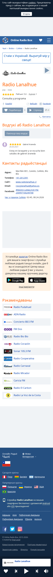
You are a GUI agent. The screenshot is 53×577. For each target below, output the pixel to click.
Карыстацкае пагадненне (13, 544)
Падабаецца (15, 110)
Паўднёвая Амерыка (12, 519)
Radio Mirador (22, 373)
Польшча (12, 486)
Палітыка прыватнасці (37, 544)
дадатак (23, 256)
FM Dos (18, 329)
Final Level (16, 539)
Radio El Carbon (22, 387)
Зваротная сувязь (10, 549)
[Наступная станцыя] (36, 571)
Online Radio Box (21, 40)
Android (46, 503)
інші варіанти (26, 286)
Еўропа (28, 519)
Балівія (23, 476)
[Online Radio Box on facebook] (4, 529)
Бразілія (12, 491)
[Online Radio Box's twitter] (12, 529)
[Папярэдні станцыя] (16, 571)
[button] (26, 571)
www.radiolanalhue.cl (26, 181)
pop (3, 90)
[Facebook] (45, 103)
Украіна (28, 486)
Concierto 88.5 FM (24, 321)
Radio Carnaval (22, 365)
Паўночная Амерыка (29, 515)
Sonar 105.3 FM (22, 351)
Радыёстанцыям (37, 549)
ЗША (41, 486)
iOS (12, 506)
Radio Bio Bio (21, 336)
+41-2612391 (22, 177)
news (10, 90)
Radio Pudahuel (22, 307)
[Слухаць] (47, 70)
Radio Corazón (22, 343)
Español (8, 103)
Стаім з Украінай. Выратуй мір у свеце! (26, 58)
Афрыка (6, 515)
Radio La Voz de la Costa (27, 395)
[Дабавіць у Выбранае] (5, 571)
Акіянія (38, 519)
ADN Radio (20, 314)
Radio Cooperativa (24, 358)
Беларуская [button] (28, 456)
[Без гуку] (47, 571)
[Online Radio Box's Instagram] (20, 528)
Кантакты (46, 116)
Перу (10, 476)
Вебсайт (33, 103)
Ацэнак (32, 94)
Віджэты (24, 549)
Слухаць (38, 110)
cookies (32, 2)
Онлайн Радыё (9, 455)
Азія (15, 515)
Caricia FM (19, 380)
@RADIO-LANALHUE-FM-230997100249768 (27, 191)
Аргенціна (39, 476)
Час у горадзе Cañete (15, 197)
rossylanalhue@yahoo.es (27, 185)
